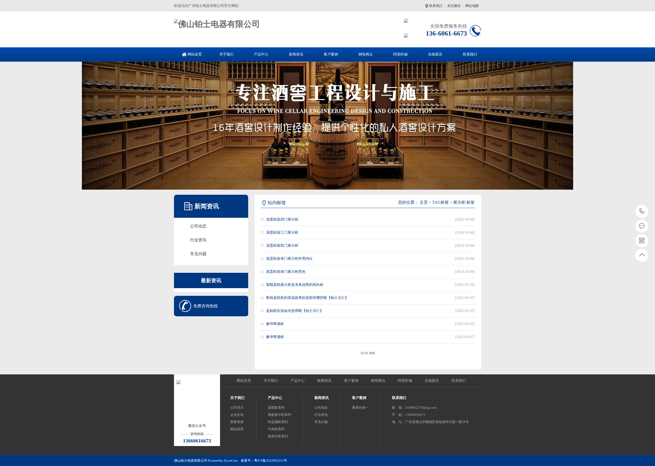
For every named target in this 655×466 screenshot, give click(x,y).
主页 (424, 202)
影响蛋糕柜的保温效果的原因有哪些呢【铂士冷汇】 (307, 298)
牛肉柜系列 (276, 429)
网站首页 (195, 54)
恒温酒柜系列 (278, 422)
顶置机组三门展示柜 (282, 232)
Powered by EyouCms (222, 460)
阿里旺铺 (400, 54)
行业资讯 (198, 240)
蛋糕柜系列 (276, 407)
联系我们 (435, 6)
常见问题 (198, 254)
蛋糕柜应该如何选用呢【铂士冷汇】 (294, 311)
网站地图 (472, 6)
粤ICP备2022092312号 (270, 460)
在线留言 (435, 54)
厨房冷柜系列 (278, 436)
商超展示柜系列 (279, 415)
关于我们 (226, 54)
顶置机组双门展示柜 (282, 245)
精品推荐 (237, 429)
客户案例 (331, 54)
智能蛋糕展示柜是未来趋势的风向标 (294, 285)
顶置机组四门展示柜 (282, 219)
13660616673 (642, 211)
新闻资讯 (296, 54)
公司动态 (198, 226)
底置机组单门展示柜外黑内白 (289, 259)
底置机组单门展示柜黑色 (285, 272)
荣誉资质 (237, 422)
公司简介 (237, 407)
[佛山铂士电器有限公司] (217, 24)
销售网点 (365, 54)
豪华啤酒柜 (275, 324)
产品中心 (261, 54)
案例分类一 (360, 407)
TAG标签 (440, 202)
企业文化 (237, 415)
